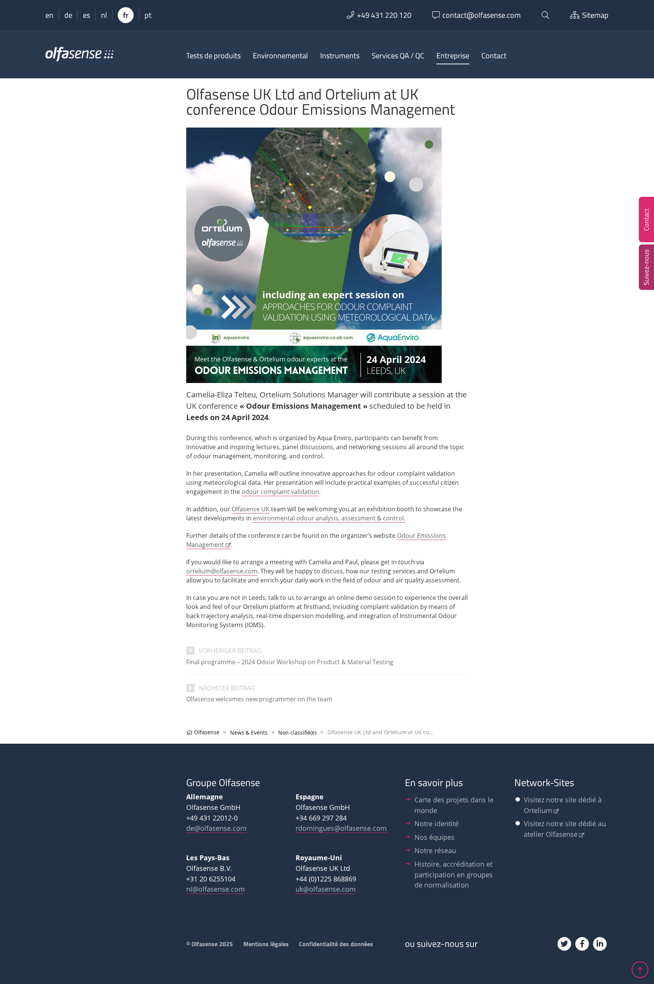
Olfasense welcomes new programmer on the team (259, 699)
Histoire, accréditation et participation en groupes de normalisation (453, 874)
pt (148, 15)
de (68, 15)
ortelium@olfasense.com (221, 571)
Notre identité (436, 823)
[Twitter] (564, 944)
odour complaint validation (280, 491)
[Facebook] (582, 944)
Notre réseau (435, 850)
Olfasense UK (250, 509)
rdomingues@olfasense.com (341, 828)
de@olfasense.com (216, 828)
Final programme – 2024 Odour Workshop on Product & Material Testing (289, 662)
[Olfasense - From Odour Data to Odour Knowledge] (79, 57)
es (86, 15)
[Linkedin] (600, 944)
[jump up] (640, 970)
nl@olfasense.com (215, 889)
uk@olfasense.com (326, 889)
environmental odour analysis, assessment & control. (329, 518)
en (49, 15)
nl (104, 15)
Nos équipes (434, 837)
